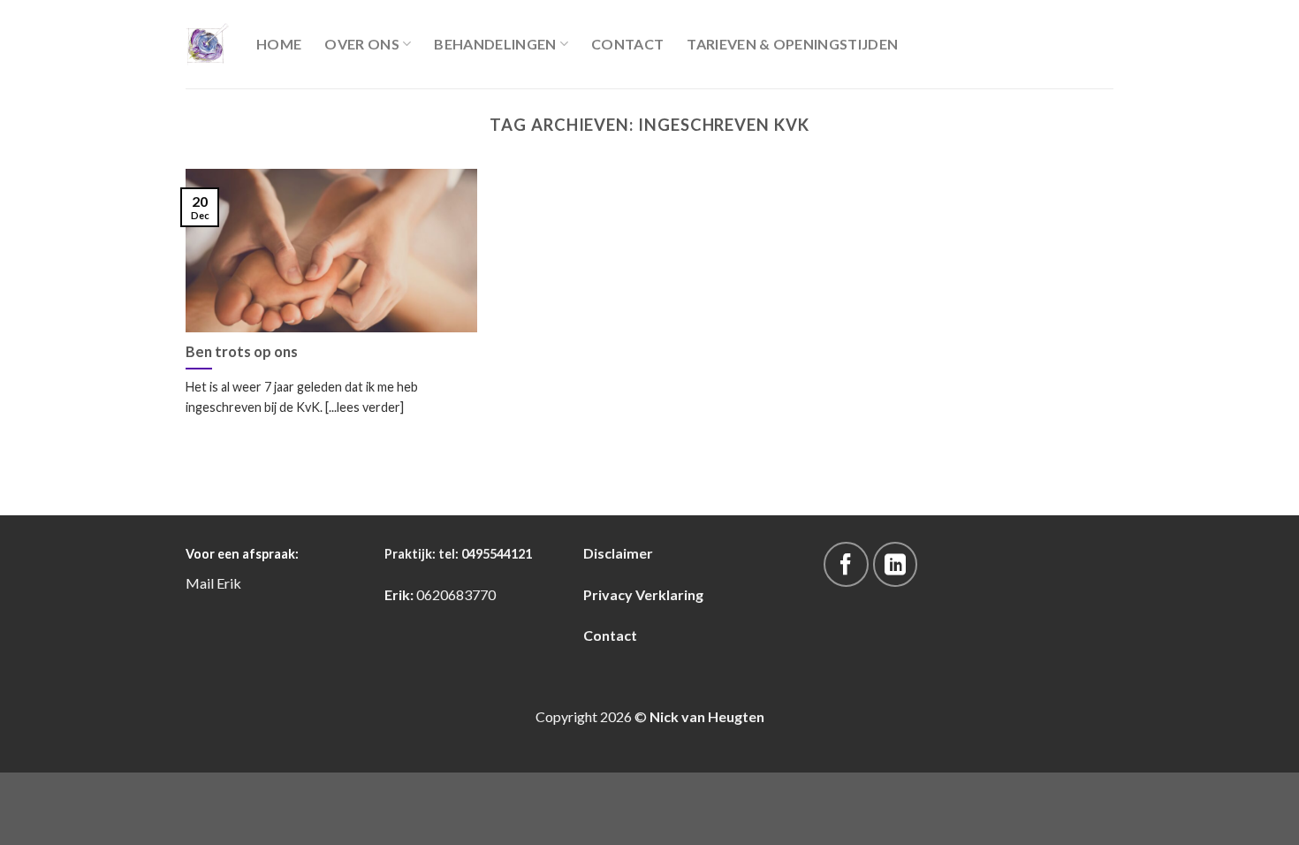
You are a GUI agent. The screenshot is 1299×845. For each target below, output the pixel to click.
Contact (627, 43)
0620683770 (456, 594)
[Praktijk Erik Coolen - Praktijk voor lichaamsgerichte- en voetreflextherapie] (208, 44)
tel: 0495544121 (485, 553)
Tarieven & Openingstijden (792, 43)
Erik (228, 583)
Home (278, 43)
